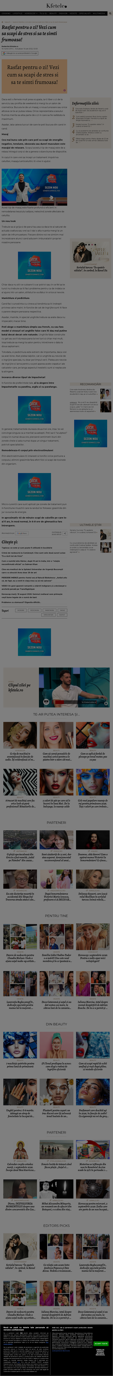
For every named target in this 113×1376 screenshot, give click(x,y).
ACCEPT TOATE (101, 1344)
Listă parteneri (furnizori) (61, 1351)
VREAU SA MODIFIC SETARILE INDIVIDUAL (100, 1352)
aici (19, 1362)
